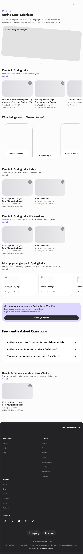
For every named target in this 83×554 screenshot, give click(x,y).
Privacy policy (23, 545)
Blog (4, 489)
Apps (5, 503)
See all (5, 76)
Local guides (46, 467)
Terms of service (11, 545)
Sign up (5, 443)
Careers (6, 498)
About (5, 484)
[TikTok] (33, 521)
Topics (44, 453)
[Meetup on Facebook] (5, 521)
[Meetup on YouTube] (19, 521)
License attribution (66, 545)
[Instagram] (26, 521)
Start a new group (69, 427)
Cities (44, 457)
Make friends (46, 471)
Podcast (6, 508)
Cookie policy (53, 545)
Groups (44, 443)
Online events (47, 462)
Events (44, 448)
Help (4, 453)
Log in (5, 448)
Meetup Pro (7, 494)
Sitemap (45, 476)
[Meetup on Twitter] (12, 521)
